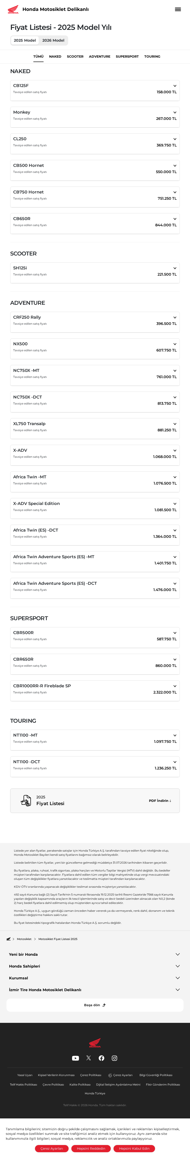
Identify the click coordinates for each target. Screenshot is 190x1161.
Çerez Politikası (90, 1075)
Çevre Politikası (53, 1084)
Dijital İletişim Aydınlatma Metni (118, 1084)
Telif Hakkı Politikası (23, 1084)
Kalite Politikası (80, 1084)
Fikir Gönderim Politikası (163, 1084)
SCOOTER (75, 56)
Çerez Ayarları (123, 1075)
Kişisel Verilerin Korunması (56, 1075)
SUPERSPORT (127, 56)
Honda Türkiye (95, 1093)
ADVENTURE (99, 56)
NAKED (55, 56)
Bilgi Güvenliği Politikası (155, 1075)
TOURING (152, 56)
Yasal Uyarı (24, 1075)
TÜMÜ (38, 56)
